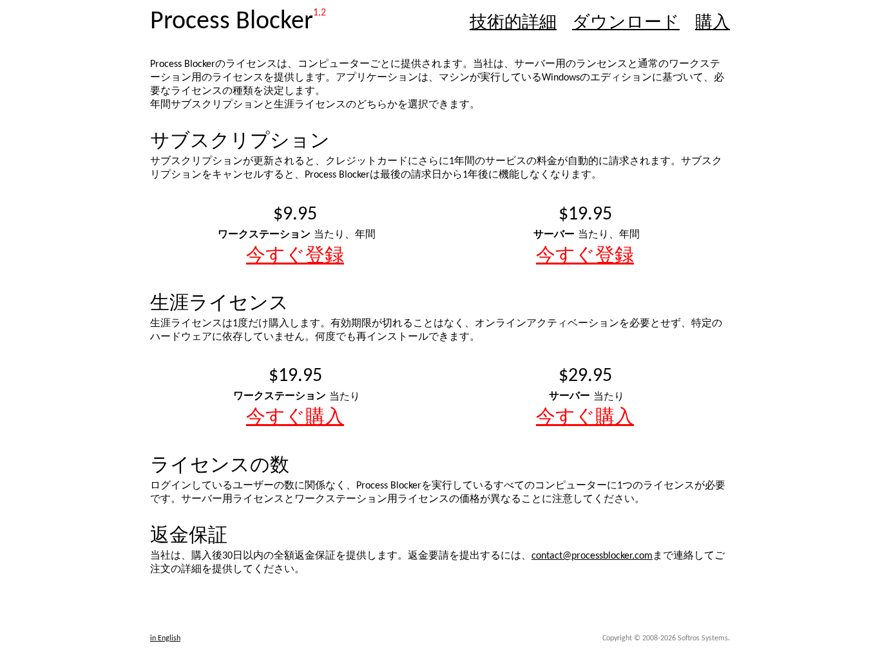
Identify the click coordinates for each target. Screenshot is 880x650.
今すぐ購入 (295, 418)
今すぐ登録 (295, 256)
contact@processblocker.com (592, 556)
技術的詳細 (513, 23)
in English (165, 638)
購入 (712, 23)
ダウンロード (626, 23)
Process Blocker (231, 22)
